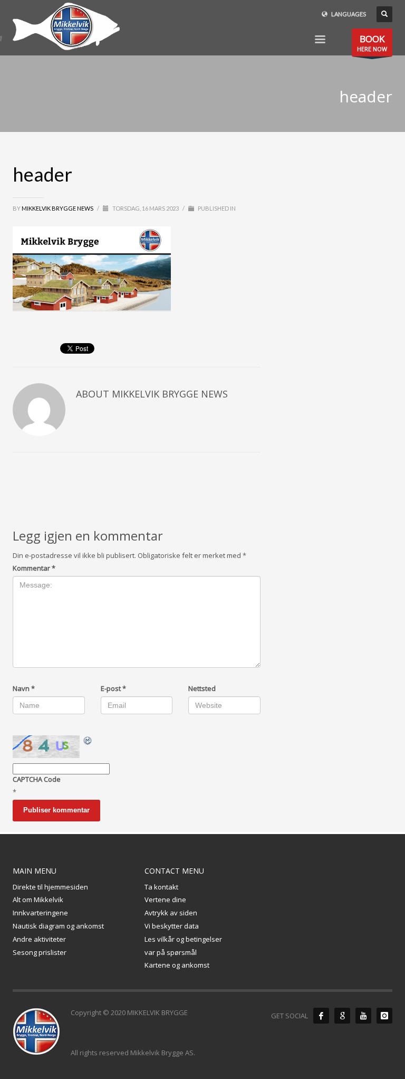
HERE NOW (372, 43)
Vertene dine (165, 899)
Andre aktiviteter (39, 939)
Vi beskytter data (171, 926)
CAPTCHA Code (37, 779)
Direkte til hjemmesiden (50, 887)
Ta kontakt (161, 887)
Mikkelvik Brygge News (58, 208)
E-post (113, 688)
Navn (24, 688)
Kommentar (34, 568)
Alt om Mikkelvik (38, 899)
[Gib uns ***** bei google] (342, 1016)
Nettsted (202, 688)
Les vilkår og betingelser (183, 939)
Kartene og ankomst (176, 965)
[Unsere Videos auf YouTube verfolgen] (363, 1016)
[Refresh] (88, 740)
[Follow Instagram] (384, 1016)
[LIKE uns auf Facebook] (321, 1016)
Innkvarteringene (40, 912)
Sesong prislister (39, 952)
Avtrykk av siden (170, 912)
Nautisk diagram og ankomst (58, 926)
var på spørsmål (170, 952)
